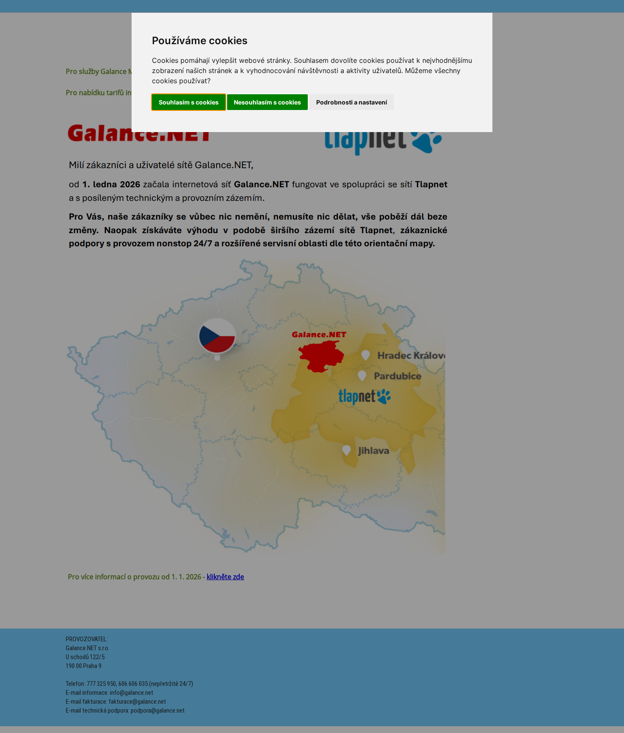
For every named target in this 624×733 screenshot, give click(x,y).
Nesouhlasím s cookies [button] (267, 102)
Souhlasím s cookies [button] (189, 102)
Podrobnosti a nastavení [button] (351, 102)
